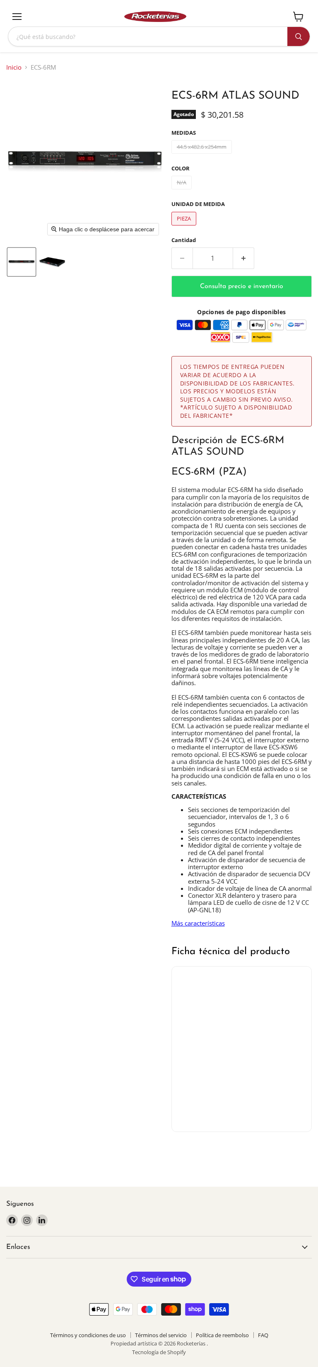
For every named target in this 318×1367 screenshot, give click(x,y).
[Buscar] (298, 36)
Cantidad (183, 240)
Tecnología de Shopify (159, 1352)
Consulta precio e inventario (241, 286)
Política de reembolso (222, 1335)
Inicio (14, 67)
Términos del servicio (161, 1335)
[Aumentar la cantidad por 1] (243, 258)
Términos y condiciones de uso (88, 1335)
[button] (21, 262)
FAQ (263, 1335)
